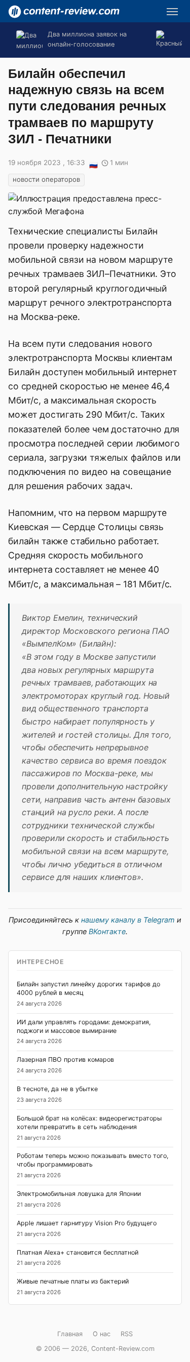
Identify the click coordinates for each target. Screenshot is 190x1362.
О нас (101, 1334)
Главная (70, 1334)
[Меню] (172, 11)
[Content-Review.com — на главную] (64, 11)
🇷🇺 (93, 163)
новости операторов (46, 179)
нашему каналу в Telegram (128, 919)
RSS (127, 1334)
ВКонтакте (107, 931)
